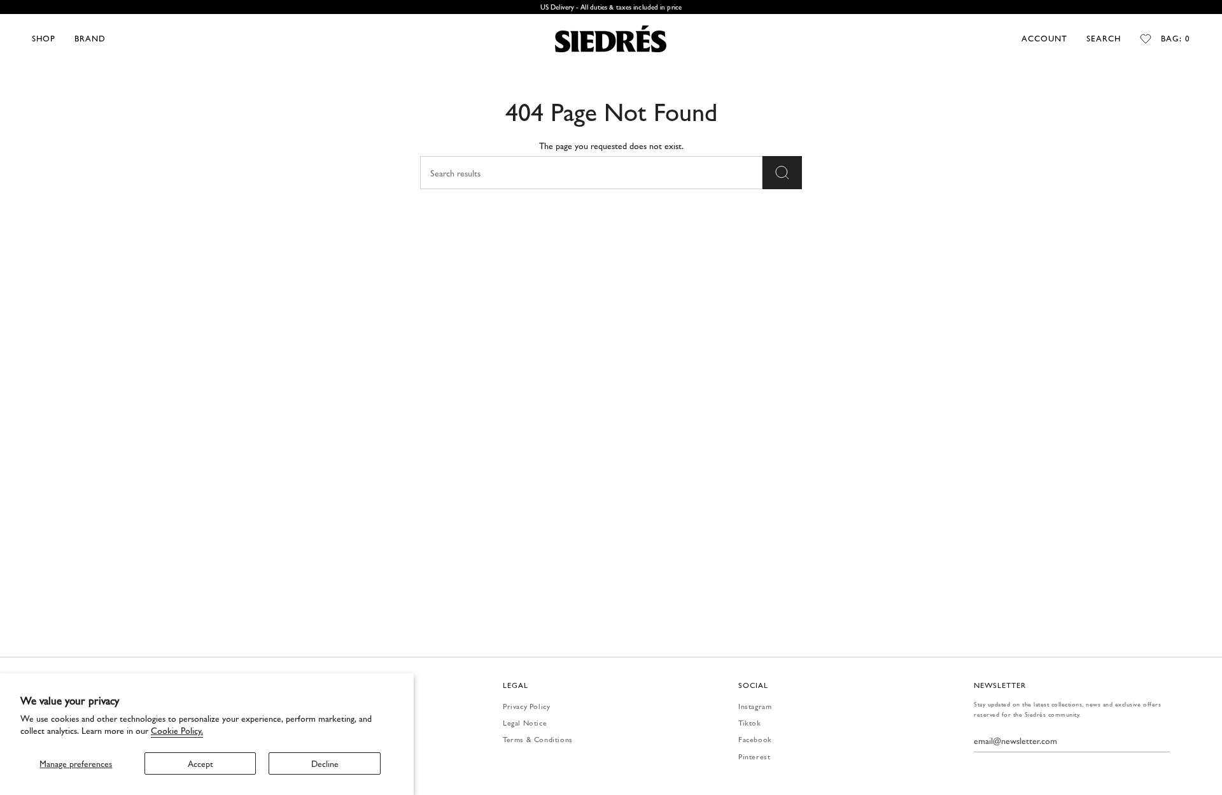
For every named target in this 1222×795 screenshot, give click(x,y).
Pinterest (754, 756)
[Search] (782, 172)
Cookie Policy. (177, 730)
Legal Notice (525, 722)
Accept (200, 763)
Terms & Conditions (538, 739)
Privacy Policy (526, 706)
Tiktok (749, 722)
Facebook (755, 739)
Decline (325, 763)
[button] (43, 39)
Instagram (754, 706)
